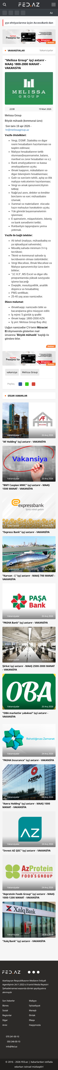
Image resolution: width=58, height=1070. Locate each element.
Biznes (5, 1005)
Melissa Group (30, 372)
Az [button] (51, 13)
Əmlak (32, 1015)
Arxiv (4, 1025)
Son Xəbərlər (8, 1000)
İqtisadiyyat (34, 1005)
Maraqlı (32, 1010)
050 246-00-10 (13, 1041)
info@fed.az (11, 1046)
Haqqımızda (35, 1025)
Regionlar (7, 1015)
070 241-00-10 (12, 1036)
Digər (5, 1020)
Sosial (5, 1010)
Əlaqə (32, 1020)
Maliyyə (32, 1000)
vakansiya (12, 372)
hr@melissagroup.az (17, 129)
